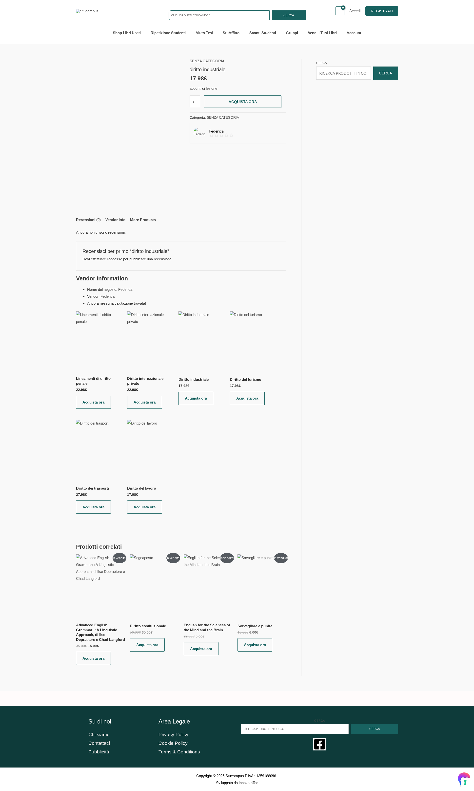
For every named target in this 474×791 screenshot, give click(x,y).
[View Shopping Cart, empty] (340, 10)
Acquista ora (243, 102)
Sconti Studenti (262, 33)
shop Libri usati (127, 33)
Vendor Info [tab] (115, 220)
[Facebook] (319, 744)
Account (354, 33)
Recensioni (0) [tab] (88, 220)
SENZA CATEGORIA (207, 61)
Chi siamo (99, 734)
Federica (107, 296)
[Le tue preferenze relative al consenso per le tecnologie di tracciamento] (465, 782)
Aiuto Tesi (204, 33)
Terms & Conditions (179, 751)
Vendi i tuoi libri (322, 33)
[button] (381, 11)
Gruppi (292, 33)
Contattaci (99, 743)
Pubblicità (98, 751)
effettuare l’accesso (106, 259)
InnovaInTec (248, 783)
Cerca (288, 15)
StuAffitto (231, 33)
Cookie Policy (173, 743)
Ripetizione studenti (168, 33)
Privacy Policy (173, 734)
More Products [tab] (143, 220)
